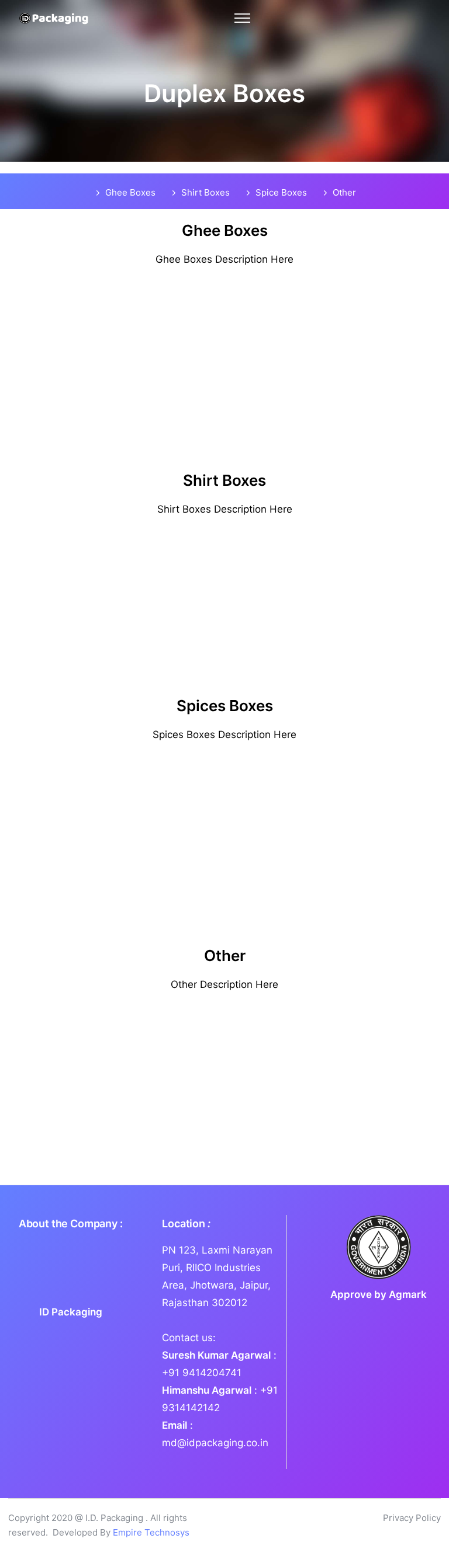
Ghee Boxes (130, 192)
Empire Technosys (151, 1532)
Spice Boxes (281, 192)
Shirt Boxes (205, 192)
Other (344, 192)
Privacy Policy (412, 1517)
